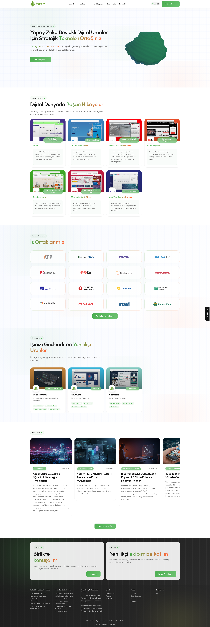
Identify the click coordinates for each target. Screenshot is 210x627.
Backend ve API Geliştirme (64, 599)
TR (153, 4)
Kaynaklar (123, 4)
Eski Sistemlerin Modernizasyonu (91, 605)
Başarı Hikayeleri (96, 4)
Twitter (98, 624)
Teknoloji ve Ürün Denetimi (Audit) (92, 611)
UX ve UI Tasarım (35, 601)
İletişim (93, 574)
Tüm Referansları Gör (105, 316)
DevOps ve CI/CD (61, 611)
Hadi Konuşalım (40, 60)
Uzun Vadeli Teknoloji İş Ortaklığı (91, 598)
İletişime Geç (171, 4)
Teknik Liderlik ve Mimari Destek (91, 608)
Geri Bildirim (207, 313)
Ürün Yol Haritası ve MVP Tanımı (40, 603)
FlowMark (109, 596)
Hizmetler (72, 4)
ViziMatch (109, 599)
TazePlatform (110, 593)
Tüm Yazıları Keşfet (105, 526)
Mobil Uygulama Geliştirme (64, 596)
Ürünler (83, 4)
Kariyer (133, 599)
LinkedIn (105, 624)
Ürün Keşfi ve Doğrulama (38, 593)
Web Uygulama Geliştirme (64, 593)
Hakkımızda (111, 4)
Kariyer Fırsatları (165, 574)
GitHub (112, 624)
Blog (157, 593)
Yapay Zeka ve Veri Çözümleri (90, 595)
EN (158, 4)
